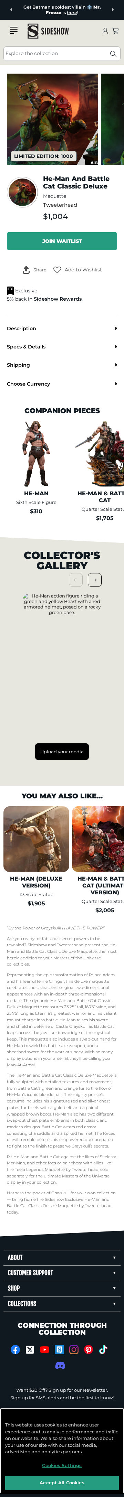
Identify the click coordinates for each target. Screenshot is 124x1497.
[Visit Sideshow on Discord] (59, 1365)
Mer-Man (16, 1163)
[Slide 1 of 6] (52, 119)
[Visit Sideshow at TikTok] (103, 1349)
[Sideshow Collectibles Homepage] (48, 31)
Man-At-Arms (20, 1065)
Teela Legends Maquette (40, 1169)
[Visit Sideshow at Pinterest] (88, 1349)
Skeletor (108, 1156)
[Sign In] (105, 31)
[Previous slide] (11, 10)
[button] (77, 270)
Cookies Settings (62, 1465)
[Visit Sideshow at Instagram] (74, 1349)
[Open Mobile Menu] (13, 30)
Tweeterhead (60, 205)
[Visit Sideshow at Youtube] (44, 1349)
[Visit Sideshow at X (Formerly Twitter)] (30, 1350)
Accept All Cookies (62, 1482)
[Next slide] (112, 10)
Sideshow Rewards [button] (58, 299)
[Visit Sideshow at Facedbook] (15, 1349)
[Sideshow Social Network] (59, 1349)
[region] (62, 1451)
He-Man (68, 1019)
